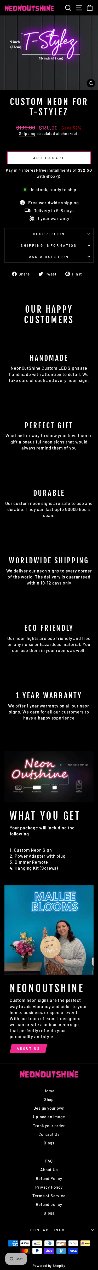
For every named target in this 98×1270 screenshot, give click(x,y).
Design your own (48, 1108)
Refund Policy (49, 1178)
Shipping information (49, 245)
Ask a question (49, 257)
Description (49, 234)
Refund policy (49, 1204)
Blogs (49, 1142)
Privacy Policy (49, 1187)
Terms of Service (48, 1195)
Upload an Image (49, 1116)
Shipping (27, 133)
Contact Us (49, 1134)
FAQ (49, 1161)
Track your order (49, 1125)
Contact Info (47, 1230)
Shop (49, 1099)
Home (48, 1090)
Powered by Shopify (49, 1265)
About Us (28, 1048)
